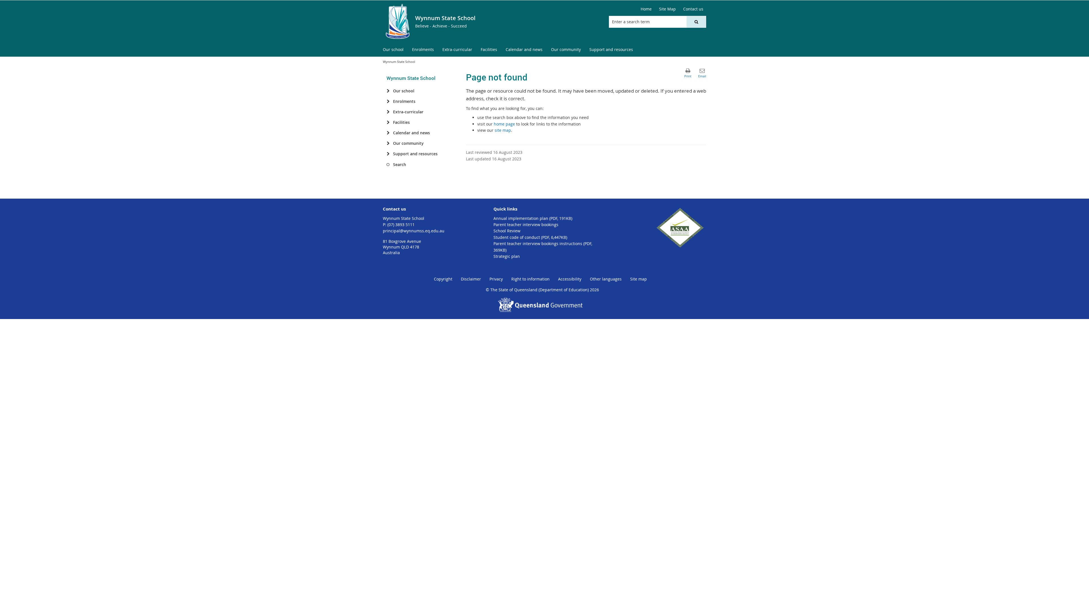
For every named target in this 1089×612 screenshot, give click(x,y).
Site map (638, 279)
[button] (696, 21)
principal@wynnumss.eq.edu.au (413, 230)
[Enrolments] (388, 101)
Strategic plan (506, 256)
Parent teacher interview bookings (525, 224)
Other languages (606, 279)
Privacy (496, 279)
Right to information (530, 279)
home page (504, 124)
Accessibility (569, 279)
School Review (506, 230)
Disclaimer (471, 279)
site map (503, 130)
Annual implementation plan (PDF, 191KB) (532, 218)
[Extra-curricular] (388, 112)
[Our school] (388, 91)
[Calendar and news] (388, 133)
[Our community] (388, 143)
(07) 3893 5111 (401, 224)
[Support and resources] (388, 154)
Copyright (443, 279)
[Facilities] (388, 122)
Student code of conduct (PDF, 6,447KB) (530, 237)
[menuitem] (393, 50)
